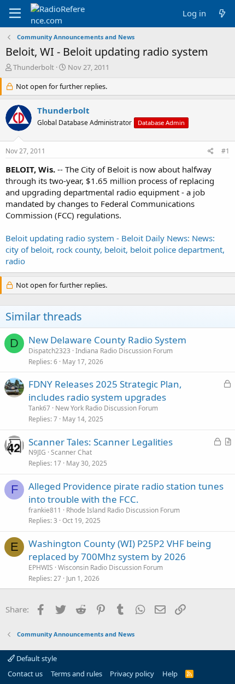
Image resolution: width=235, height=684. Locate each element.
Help (170, 674)
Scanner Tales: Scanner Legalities (100, 442)
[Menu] (15, 13)
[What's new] (222, 13)
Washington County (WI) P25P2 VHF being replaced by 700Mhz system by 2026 (119, 550)
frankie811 (44, 510)
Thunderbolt (33, 67)
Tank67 (39, 408)
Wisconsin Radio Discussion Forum (110, 567)
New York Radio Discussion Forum (106, 408)
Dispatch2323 (49, 350)
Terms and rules (76, 674)
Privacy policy (132, 674)
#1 (225, 151)
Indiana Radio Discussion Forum (124, 350)
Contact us (25, 674)
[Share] (211, 151)
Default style (36, 658)
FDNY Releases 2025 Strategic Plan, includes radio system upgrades (105, 390)
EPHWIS (40, 567)
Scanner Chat (71, 452)
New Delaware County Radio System (107, 340)
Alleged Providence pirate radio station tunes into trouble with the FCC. (126, 492)
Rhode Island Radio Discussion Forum (123, 510)
